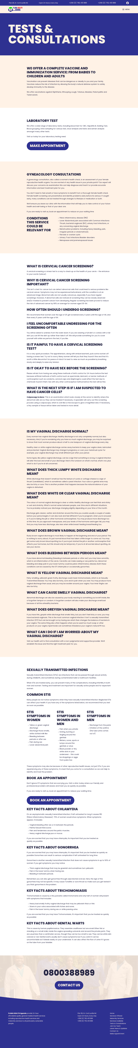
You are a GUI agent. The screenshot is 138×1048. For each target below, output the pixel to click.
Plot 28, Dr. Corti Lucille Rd (18, 3)
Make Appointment (117, 1034)
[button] (129, 2)
